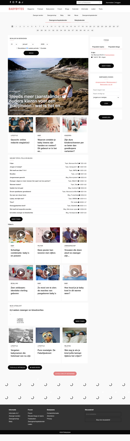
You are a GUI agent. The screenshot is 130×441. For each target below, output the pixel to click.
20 (90, 26)
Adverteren (50, 416)
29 (41, 30)
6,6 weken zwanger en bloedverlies (21, 213)
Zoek (106, 103)
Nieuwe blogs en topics (36, 416)
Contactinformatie (53, 413)
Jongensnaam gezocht (17, 177)
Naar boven (35, 367)
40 (84, 30)
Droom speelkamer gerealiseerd (20, 191)
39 (80, 30)
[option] (65, 28)
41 (88, 30)
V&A (69, 15)
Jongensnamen (101, 82)
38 (77, 30)
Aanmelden (110, 2)
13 (63, 26)
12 (59, 26)
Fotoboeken (32, 419)
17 (79, 26)
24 (106, 26)
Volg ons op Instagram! (66, 374)
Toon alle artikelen (17, 367)
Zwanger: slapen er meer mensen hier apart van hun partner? (30, 181)
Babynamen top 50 (106, 84)
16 (75, 26)
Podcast (40, 9)
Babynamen (50, 9)
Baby (61, 15)
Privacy (49, 419)
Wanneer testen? (15, 184)
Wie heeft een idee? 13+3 (18, 170)
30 (45, 30)
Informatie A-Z (13, 413)
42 (92, 30)
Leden (93, 9)
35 (65, 30)
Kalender (75, 9)
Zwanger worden (38, 15)
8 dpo (12, 163)
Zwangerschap (51, 15)
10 (51, 26)
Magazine (31, 9)
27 (118, 26)
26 (114, 26)
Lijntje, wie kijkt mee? (17, 198)
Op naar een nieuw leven (18, 195)
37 (73, 30)
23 (102, 26)
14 (67, 26)
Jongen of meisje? (16, 167)
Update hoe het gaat (16, 188)
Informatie (84, 9)
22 (98, 26)
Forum (60, 9)
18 (82, 26)
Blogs (67, 9)
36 (69, 30)
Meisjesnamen (111, 82)
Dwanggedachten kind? (18, 206)
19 (86, 26)
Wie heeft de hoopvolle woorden (20, 209)
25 (110, 26)
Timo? (12, 202)
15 (71, 26)
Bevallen (13, 174)
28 (38, 30)
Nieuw (76, 15)
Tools (100, 9)
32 (53, 30)
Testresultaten (109, 55)
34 (61, 30)
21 (94, 26)
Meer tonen (16, 219)
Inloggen (118, 2)
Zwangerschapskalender (89, 15)
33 (57, 30)
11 (55, 26)
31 (49, 30)
